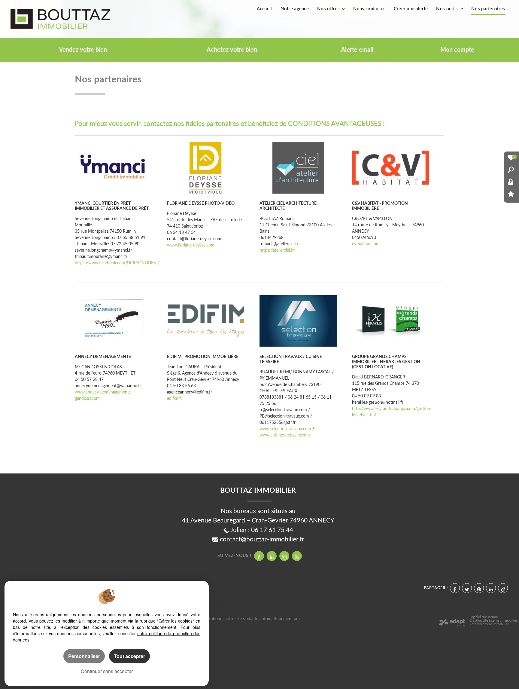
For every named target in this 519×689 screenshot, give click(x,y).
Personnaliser (84, 656)
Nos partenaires (488, 9)
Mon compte (457, 50)
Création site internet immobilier (493, 620)
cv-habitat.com (366, 244)
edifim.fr (174, 399)
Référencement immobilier (488, 624)
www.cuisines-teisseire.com (285, 435)
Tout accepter (129, 656)
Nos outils (447, 9)
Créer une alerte (411, 9)
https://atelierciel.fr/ (277, 250)
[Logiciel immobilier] (452, 621)
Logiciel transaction (483, 617)
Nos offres (329, 9)
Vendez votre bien (83, 50)
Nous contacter (369, 9)
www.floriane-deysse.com (190, 245)
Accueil (264, 9)
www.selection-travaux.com (285, 429)
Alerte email (357, 50)
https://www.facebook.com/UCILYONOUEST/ (117, 263)
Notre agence (295, 9)
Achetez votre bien (232, 50)
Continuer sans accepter (107, 671)
